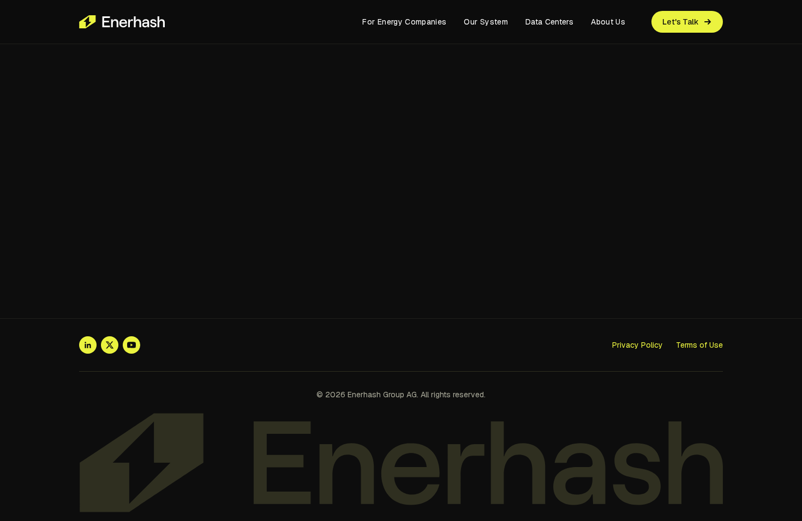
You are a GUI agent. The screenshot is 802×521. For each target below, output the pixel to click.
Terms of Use (699, 345)
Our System (486, 22)
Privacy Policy (637, 345)
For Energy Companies (404, 22)
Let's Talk (680, 22)
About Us (608, 22)
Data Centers (549, 22)
